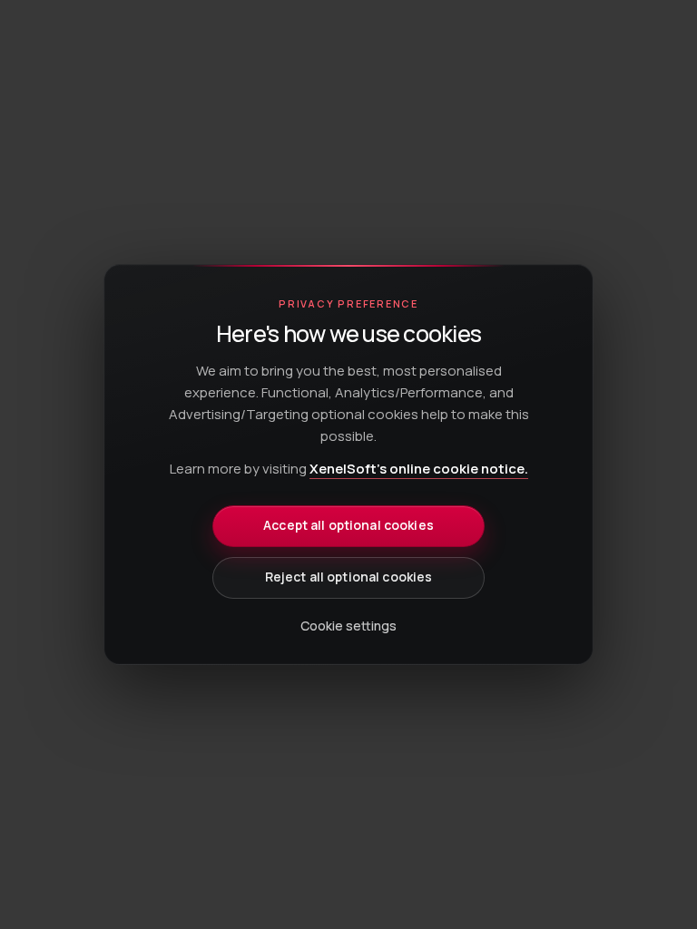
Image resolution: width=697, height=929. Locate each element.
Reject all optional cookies (349, 576)
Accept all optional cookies (348, 524)
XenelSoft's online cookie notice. (418, 468)
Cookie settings (348, 625)
